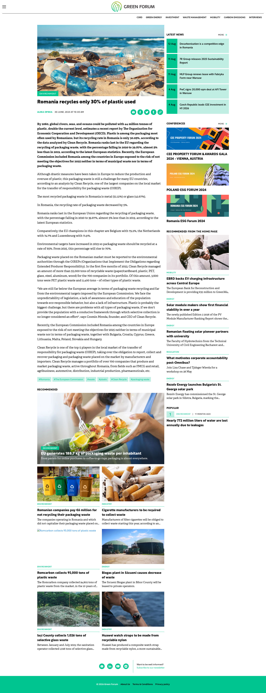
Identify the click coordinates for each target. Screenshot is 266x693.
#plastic (103, 379)
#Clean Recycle (119, 379)
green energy (154, 17)
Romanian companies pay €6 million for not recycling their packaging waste (67, 513)
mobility (215, 17)
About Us (125, 684)
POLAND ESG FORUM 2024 (186, 190)
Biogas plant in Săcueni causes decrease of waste (131, 575)
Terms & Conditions (143, 684)
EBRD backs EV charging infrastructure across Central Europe (196, 281)
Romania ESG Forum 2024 (186, 221)
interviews (255, 17)
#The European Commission (68, 379)
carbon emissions (234, 17)
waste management (194, 17)
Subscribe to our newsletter (150, 668)
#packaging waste (140, 379)
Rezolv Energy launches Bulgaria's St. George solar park (194, 387)
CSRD (139, 17)
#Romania (44, 379)
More (221, 35)
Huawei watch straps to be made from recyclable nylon (130, 638)
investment (172, 17)
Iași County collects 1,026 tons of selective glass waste (61, 638)
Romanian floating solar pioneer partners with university (197, 334)
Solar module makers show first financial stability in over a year (197, 307)
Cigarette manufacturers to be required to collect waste (131, 513)
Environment (47, 94)
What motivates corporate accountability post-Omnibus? (197, 360)
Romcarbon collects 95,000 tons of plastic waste (63, 575)
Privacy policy (162, 684)
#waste (91, 379)
